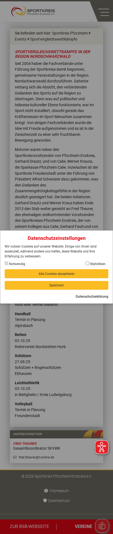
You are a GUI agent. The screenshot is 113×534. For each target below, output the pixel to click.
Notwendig (16, 264)
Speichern (56, 285)
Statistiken (97, 264)
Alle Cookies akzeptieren (57, 274)
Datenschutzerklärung (92, 296)
